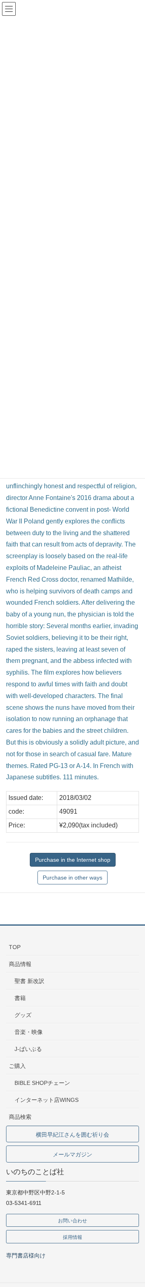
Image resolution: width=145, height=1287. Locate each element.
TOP (15, 947)
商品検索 (20, 1117)
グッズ (22, 1015)
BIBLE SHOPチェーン (42, 1083)
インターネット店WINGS (46, 1100)
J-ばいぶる (28, 1049)
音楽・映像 (28, 1032)
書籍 (20, 998)
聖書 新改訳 (29, 981)
